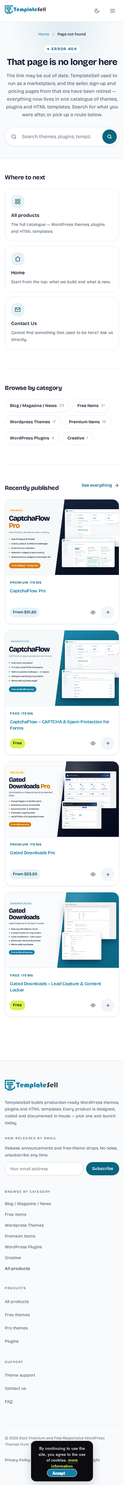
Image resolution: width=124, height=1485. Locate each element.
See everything (97, 485)
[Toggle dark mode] (97, 10)
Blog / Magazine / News (37, 405)
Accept (58, 1473)
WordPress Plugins (32, 438)
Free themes (17, 1314)
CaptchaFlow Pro (27, 591)
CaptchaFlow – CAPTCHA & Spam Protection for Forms (59, 725)
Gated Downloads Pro (32, 852)
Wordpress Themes (33, 421)
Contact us (15, 1388)
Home (43, 34)
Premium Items (87, 421)
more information (64, 1463)
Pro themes (16, 1328)
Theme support (20, 1375)
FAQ (9, 1401)
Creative (77, 438)
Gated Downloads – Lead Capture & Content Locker (55, 987)
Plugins (12, 1341)
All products (17, 1268)
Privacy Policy (17, 1460)
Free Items (91, 405)
